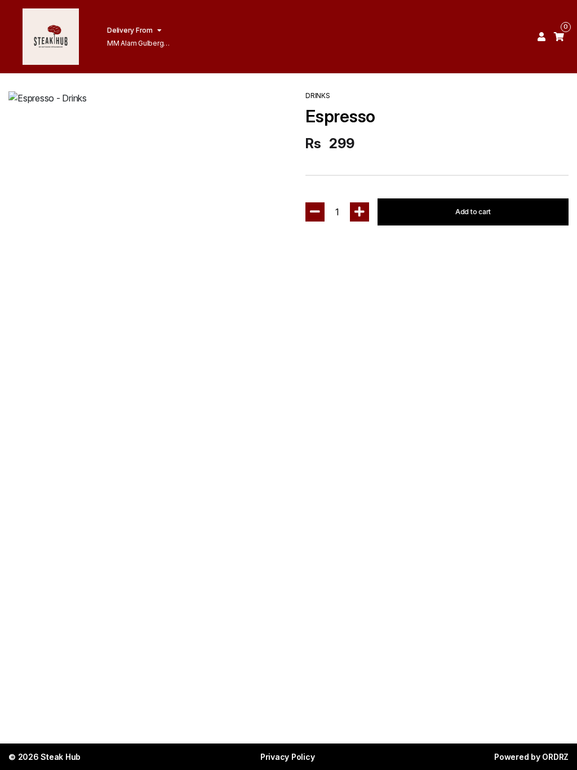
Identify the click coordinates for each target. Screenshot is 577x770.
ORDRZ (555, 757)
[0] (559, 36)
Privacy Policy (287, 757)
